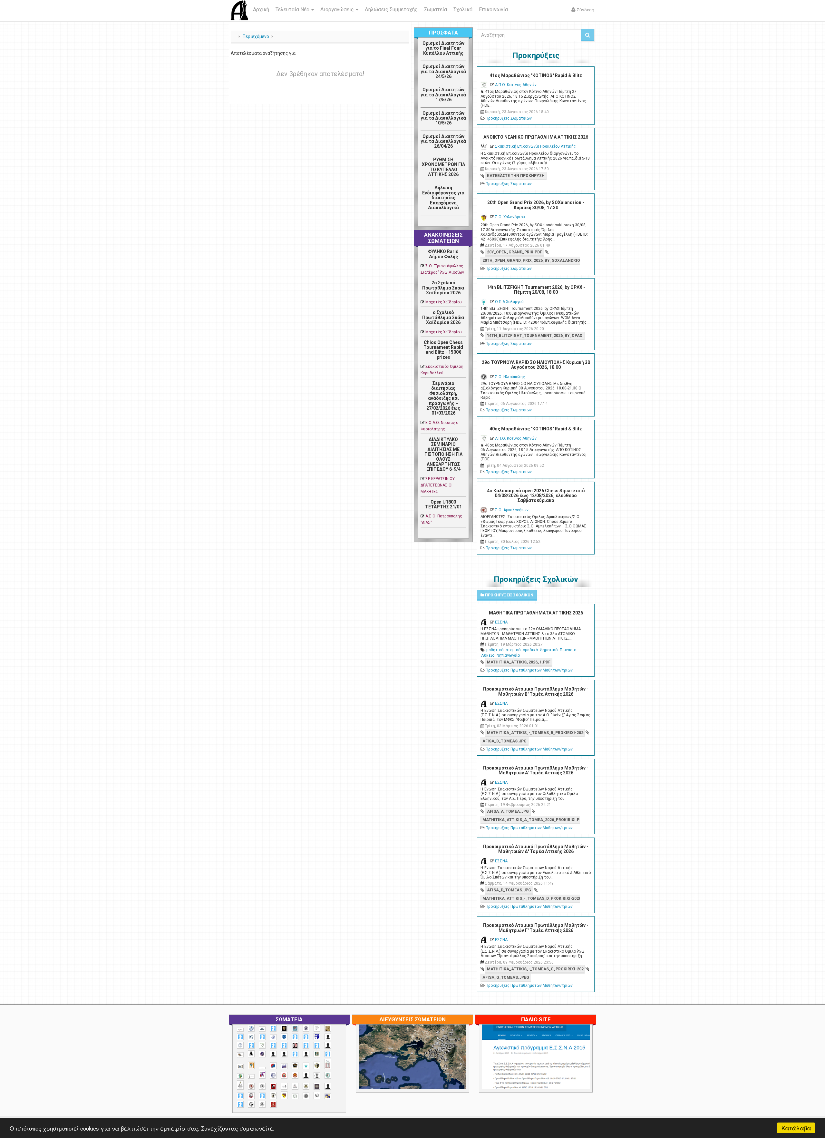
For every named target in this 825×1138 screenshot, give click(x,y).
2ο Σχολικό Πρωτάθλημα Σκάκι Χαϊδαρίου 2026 (443, 287)
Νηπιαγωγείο (508, 655)
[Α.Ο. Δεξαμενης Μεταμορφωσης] (240, 1037)
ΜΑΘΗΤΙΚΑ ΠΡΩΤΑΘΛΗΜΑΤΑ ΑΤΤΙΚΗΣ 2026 (536, 612)
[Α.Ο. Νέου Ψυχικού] (295, 1037)
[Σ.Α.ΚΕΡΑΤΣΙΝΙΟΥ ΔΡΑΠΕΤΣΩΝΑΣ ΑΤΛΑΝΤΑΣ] (306, 1075)
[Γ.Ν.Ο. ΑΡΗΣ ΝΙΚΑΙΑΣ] (306, 1054)
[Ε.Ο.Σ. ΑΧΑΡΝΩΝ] (251, 1065)
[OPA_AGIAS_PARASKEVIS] (240, 1030)
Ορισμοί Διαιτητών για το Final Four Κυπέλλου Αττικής (443, 48)
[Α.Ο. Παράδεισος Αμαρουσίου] (306, 1037)
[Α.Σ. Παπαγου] (306, 1045)
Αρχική (261, 9)
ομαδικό (530, 650)
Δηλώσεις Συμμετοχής (391, 9)
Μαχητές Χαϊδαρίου (443, 302)
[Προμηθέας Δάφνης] (284, 1075)
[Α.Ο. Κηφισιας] (262, 1037)
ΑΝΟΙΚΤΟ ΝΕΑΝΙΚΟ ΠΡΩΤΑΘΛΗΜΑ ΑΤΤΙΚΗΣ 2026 (535, 137)
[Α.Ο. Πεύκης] (317, 1036)
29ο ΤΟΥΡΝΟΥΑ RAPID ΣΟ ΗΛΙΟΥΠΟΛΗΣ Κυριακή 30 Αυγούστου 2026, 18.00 (536, 365)
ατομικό (513, 650)
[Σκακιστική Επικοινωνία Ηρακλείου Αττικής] (317, 1095)
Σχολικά (462, 9)
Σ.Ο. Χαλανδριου (510, 217)
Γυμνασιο (568, 650)
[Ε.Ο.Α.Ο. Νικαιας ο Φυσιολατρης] (240, 1066)
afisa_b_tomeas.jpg (504, 741)
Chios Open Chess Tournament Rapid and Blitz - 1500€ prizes (443, 350)
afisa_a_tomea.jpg (508, 811)
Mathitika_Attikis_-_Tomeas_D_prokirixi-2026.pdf (531, 898)
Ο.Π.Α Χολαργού (509, 301)
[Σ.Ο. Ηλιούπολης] (262, 1086)
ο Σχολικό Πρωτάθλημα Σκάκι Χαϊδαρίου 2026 (443, 317)
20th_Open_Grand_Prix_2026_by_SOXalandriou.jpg (531, 260)
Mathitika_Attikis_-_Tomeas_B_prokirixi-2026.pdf (535, 733)
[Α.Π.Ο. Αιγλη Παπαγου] (251, 1045)
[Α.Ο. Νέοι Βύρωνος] (284, 1036)
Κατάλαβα (796, 1128)
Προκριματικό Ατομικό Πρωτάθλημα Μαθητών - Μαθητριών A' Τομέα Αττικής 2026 (535, 770)
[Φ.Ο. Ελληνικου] (273, 1104)
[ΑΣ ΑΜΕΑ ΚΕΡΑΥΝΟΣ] (273, 1054)
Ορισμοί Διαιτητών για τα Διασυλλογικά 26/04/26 (443, 141)
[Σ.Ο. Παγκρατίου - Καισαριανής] (317, 1086)
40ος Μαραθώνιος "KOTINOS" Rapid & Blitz (536, 428)
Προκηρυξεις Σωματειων (509, 118)
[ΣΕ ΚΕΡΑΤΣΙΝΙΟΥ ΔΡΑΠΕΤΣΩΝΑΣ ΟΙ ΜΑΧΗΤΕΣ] (306, 1096)
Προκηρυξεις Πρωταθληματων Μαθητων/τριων (529, 670)
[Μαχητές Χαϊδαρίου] (295, 1065)
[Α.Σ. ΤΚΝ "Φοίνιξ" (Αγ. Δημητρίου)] (328, 1045)
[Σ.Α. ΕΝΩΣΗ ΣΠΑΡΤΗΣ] (295, 1075)
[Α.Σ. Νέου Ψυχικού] (295, 1045)
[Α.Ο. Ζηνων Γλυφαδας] (251, 1037)
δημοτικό (549, 650)
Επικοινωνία (493, 9)
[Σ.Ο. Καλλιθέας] (284, 1086)
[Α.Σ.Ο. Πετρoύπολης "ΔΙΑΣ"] (240, 1054)
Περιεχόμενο (256, 36)
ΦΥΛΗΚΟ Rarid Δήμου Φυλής (443, 254)
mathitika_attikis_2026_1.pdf (518, 662)
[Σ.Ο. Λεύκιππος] (295, 1086)
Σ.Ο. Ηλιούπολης (510, 377)
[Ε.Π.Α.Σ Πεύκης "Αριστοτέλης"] (262, 1068)
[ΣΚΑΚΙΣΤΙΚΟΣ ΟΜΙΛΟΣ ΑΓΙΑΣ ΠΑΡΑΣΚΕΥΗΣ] (240, 1104)
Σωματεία (435, 9)
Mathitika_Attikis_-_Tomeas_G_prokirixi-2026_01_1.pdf (535, 969)
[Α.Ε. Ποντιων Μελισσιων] (273, 1028)
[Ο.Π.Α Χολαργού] (306, 1066)
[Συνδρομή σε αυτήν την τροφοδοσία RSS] (460, 222)
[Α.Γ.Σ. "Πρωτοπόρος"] (262, 1029)
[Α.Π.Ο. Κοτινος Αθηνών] (262, 1045)
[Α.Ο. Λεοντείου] (273, 1037)
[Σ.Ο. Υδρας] (273, 1095)
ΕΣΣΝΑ (501, 622)
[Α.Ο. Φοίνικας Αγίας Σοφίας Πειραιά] (240, 1045)
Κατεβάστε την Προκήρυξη (516, 175)
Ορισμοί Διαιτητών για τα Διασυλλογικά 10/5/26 (443, 118)
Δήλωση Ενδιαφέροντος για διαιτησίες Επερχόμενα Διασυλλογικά (443, 197)
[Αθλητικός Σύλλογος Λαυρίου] (251, 1053)
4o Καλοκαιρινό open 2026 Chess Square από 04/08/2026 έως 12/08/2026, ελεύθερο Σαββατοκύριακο (536, 495)
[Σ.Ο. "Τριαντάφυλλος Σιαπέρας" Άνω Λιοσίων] (328, 1075)
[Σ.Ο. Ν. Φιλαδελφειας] (306, 1086)
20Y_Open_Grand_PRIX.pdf (514, 252)
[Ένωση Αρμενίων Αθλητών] (273, 1066)
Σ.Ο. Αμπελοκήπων (512, 510)
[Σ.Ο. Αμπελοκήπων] (251, 1086)
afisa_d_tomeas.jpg (509, 890)
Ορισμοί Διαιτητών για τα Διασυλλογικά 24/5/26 (443, 71)
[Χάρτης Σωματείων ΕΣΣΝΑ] (428, 1064)
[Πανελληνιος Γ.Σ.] (251, 1076)
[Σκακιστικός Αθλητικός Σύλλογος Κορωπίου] (328, 1096)
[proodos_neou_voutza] (251, 1028)
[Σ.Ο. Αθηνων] (240, 1085)
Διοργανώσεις (337, 9)
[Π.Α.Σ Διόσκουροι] (317, 1065)
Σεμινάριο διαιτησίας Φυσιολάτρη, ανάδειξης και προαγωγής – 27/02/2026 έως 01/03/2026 (443, 398)
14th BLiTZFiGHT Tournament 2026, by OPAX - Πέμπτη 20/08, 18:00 (536, 290)
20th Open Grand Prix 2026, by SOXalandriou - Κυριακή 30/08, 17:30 (535, 205)
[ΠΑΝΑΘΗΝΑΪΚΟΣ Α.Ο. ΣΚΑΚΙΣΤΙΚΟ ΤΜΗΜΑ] (240, 1076)
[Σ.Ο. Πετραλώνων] (251, 1095)
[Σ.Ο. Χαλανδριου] (284, 1095)
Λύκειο (487, 655)
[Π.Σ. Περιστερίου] (328, 1064)
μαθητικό (494, 650)
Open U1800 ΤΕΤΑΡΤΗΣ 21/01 (443, 504)
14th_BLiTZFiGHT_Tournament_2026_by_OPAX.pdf (535, 335)
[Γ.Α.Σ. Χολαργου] (295, 1054)
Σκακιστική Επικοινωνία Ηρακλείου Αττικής (535, 146)
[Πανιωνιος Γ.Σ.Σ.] (262, 1074)
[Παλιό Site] (578, 1072)
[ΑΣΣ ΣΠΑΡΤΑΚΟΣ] (284, 1054)
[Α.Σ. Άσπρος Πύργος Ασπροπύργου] (284, 1045)
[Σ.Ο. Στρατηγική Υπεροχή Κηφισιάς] (262, 1096)
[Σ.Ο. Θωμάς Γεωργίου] (273, 1086)
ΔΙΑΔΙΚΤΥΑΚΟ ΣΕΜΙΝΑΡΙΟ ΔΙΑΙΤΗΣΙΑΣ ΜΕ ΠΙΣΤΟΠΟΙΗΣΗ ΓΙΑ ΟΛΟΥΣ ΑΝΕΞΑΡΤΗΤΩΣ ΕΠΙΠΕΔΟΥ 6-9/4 (443, 454)
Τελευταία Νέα (293, 9)
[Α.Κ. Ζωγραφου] (295, 1028)
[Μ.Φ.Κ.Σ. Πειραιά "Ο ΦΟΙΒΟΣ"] (284, 1066)
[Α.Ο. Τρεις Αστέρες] (328, 1037)
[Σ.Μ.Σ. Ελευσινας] (317, 1075)
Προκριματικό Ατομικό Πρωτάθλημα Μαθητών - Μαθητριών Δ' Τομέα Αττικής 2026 (535, 849)
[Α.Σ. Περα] (317, 1045)
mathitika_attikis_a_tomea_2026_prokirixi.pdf (531, 820)
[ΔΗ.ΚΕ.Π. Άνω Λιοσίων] (317, 1054)
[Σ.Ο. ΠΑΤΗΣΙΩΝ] (328, 1086)
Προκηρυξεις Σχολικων (508, 595)
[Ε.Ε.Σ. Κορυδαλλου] (328, 1054)
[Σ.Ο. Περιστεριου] (240, 1096)
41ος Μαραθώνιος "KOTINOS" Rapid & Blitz (536, 75)
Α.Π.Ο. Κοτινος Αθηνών (516, 85)
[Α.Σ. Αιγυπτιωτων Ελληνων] (273, 1045)
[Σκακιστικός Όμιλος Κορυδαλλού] (262, 1104)
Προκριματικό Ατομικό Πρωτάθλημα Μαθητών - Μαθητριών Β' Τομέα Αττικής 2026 (535, 691)
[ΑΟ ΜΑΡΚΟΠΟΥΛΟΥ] (262, 1054)
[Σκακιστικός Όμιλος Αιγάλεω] (251, 1104)
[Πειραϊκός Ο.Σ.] (273, 1075)
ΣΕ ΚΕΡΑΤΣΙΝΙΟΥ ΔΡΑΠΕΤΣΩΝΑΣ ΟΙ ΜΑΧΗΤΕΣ (438, 485)
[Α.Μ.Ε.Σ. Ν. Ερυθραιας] (306, 1028)
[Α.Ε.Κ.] (284, 1028)
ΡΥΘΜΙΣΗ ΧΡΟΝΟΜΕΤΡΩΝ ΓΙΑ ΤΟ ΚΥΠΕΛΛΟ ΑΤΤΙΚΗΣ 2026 (443, 167)
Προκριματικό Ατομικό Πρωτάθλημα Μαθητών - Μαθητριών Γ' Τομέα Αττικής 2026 (535, 928)
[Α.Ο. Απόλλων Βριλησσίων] (328, 1028)
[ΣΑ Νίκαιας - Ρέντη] (295, 1096)
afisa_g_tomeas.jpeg (505, 977)
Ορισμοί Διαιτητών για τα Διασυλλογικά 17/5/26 (443, 94)
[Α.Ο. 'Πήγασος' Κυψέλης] (317, 1028)
